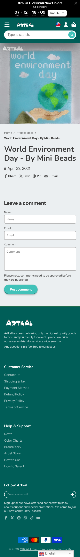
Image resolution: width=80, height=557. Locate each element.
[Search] (71, 34)
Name (7, 212)
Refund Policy (14, 394)
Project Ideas (25, 133)
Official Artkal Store (32, 549)
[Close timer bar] (76, 3)
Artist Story (12, 453)
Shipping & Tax (14, 381)
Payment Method (16, 388)
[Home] (26, 25)
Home (8, 133)
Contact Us (12, 375)
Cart (73, 24)
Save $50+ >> (57, 12)
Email (7, 228)
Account (65, 24)
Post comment (21, 289)
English (50, 553)
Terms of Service (16, 407)
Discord (36, 511)
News (8, 434)
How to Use (12, 460)
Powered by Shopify (58, 549)
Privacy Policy (14, 401)
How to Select (14, 466)
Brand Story (12, 447)
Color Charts (13, 440)
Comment (10, 244)
